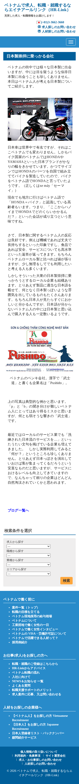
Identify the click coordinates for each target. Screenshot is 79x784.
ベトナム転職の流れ (26, 672)
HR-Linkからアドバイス (29, 668)
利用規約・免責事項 (27, 755)
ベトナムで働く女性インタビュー (35, 629)
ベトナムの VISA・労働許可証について (39, 633)
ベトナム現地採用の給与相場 (32, 616)
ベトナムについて (24, 620)
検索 (66, 580)
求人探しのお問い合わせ (59, 27)
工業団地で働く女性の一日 (30, 625)
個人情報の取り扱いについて (38, 751)
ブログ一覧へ (18, 510)
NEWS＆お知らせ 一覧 (27, 681)
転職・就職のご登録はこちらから (35, 663)
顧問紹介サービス (24, 737)
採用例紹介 (19, 642)
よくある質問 (21, 685)
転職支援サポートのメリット (32, 690)
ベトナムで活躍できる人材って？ (35, 638)
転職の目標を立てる (26, 611)
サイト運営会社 (56, 755)
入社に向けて (21, 677)
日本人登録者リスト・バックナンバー (38, 733)
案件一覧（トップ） (26, 607)
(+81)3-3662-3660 (52, 22)
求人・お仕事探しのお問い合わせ (40, 759)
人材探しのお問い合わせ (59, 31)
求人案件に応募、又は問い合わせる (36, 694)
